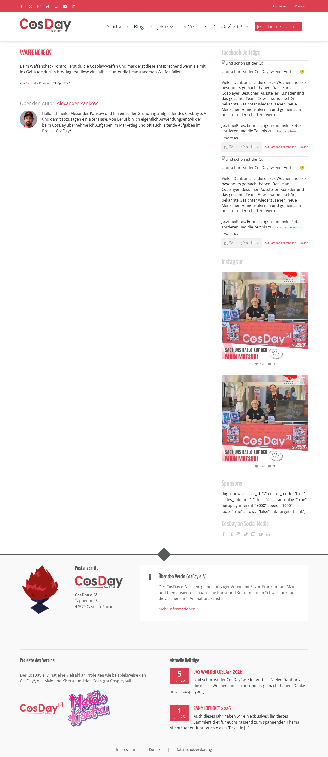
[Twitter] (231, 534)
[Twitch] (253, 534)
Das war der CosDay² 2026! (218, 672)
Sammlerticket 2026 (212, 708)
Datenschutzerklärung (194, 749)
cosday (264, 277)
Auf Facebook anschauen (281, 146)
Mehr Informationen (177, 609)
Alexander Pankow (37, 83)
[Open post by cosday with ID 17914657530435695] (265, 315)
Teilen (304, 146)
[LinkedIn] (268, 534)
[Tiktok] (246, 534)
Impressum (125, 749)
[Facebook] (223, 534)
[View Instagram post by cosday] (303, 353)
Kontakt (155, 749)
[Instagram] (238, 534)
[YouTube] (261, 534)
